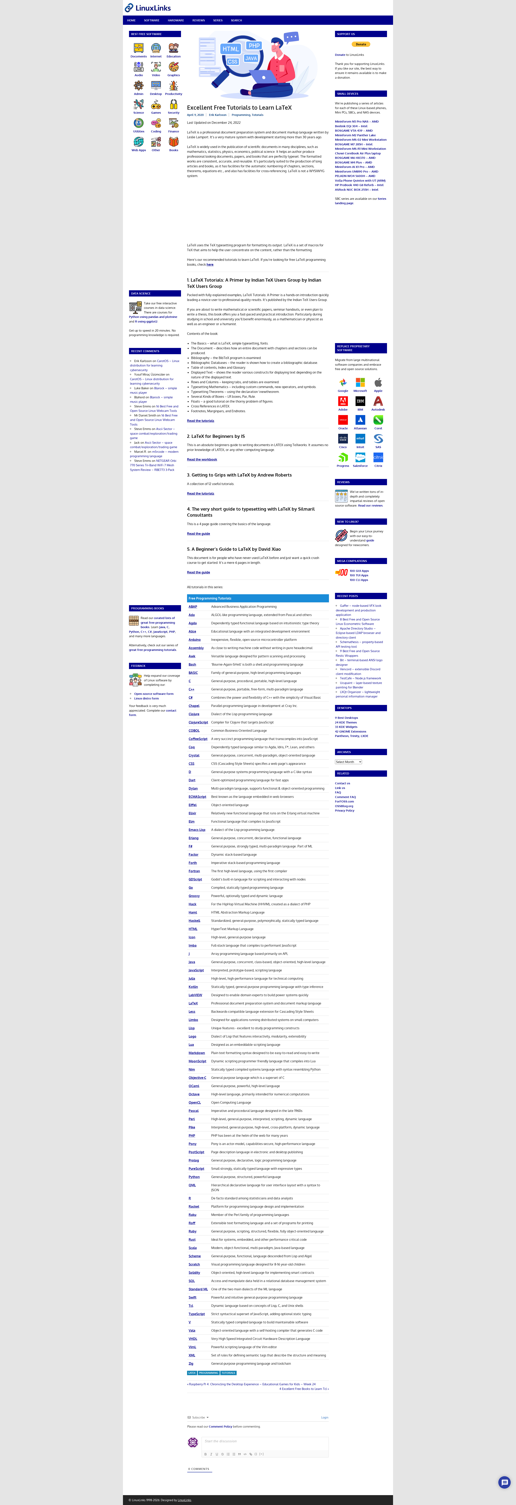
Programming (241, 115)
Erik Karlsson (218, 115)
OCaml (194, 1086)
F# (190, 846)
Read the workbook (202, 459)
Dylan (193, 788)
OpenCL (195, 1102)
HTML (193, 929)
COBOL (194, 731)
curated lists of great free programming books (158, 622)
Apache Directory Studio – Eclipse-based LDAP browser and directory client (358, 633)
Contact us (342, 783)
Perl (192, 1119)
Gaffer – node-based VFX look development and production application (358, 610)
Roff (192, 1223)
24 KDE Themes (346, 722)
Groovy (194, 896)
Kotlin (193, 987)
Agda (193, 623)
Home (131, 20)
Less (192, 1012)
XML (192, 1355)
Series (218, 20)
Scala (193, 1248)
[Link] (251, 1454)
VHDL (193, 1339)
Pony (193, 1144)
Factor (193, 854)
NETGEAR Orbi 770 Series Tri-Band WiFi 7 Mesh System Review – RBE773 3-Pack (153, 465)
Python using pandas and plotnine (153, 317)
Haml (193, 912)
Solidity (194, 1273)
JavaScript (196, 970)
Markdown (197, 1053)
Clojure (194, 714)
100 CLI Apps (359, 580)
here (210, 264)
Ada (192, 615)
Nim (192, 1069)
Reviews (198, 20)
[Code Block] (245, 1454)
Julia (192, 978)
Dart (192, 780)
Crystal (194, 755)
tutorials (228, 1372)
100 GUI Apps (359, 571)
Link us (340, 788)
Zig (191, 1363)
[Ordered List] (228, 1454)
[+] (261, 1453)
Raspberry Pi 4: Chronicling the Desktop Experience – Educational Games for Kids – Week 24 (252, 1384)
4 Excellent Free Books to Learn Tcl (303, 1389)
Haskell (194, 921)
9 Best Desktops (346, 718)
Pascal (194, 1111)
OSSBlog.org (344, 806)
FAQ (338, 792)
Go (191, 888)
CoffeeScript (198, 739)
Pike (192, 1127)
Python (194, 1177)
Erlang (194, 838)
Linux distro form (146, 698)
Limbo (193, 1020)
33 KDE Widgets (346, 727)
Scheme (195, 1256)
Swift (192, 1297)
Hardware (176, 20)
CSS (191, 764)
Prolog (194, 1160)
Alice (192, 631)
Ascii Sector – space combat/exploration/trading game (153, 433)
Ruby (193, 1231)
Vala (192, 1330)
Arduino (195, 640)
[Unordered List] (234, 1454)
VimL (192, 1347)
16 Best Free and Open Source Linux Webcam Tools (154, 419)
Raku (192, 1215)
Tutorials (257, 115)
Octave (194, 1094)
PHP (192, 1135)
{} (256, 1453)
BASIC (193, 673)
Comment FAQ (345, 797)
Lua (191, 1045)
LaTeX (193, 1003)
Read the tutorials (200, 421)
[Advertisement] (258, 211)
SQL (192, 1281)
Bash (192, 664)
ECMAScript (197, 797)
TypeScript (197, 1314)
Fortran (194, 871)
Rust (192, 1240)
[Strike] (222, 1454)
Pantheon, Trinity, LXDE (351, 736)
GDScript (195, 879)
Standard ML (198, 1289)
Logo (192, 1036)
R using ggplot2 (146, 321)
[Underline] (217, 1454)
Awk (192, 656)
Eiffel (193, 805)
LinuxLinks (184, 1500)
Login (324, 1417)
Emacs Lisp (197, 830)
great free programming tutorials (152, 650)
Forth (193, 863)
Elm (192, 821)
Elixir (192, 813)
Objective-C (197, 1078)
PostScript (196, 1152)
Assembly (196, 648)
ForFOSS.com (344, 801)
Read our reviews (370, 505)
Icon (192, 937)
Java (192, 962)
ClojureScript (198, 722)
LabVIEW (195, 995)
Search (236, 20)
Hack (192, 904)
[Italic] (211, 1454)
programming (208, 1372)
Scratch (194, 1264)
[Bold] (205, 1454)
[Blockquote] (239, 1454)
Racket (194, 1206)
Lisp (192, 1028)
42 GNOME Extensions (350, 731)
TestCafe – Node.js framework (360, 678)
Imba (193, 945)
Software (151, 20)
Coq (192, 747)
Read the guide (198, 534)
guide (370, 540)
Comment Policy (220, 1426)
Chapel (194, 706)
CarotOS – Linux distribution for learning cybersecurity (154, 365)
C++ (191, 689)
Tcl (191, 1306)
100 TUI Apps (359, 575)
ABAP (193, 607)
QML (192, 1185)
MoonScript (197, 1061)
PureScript (196, 1169)
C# (190, 697)
